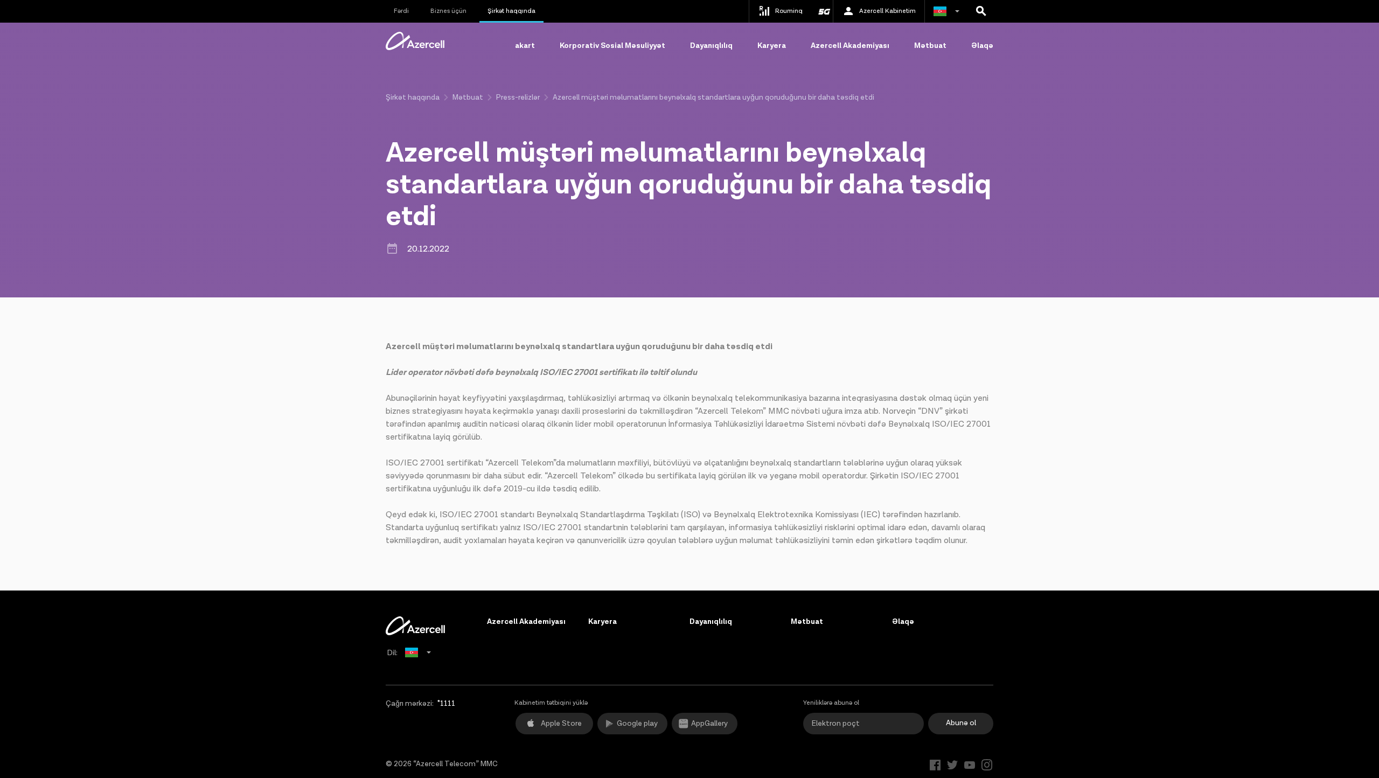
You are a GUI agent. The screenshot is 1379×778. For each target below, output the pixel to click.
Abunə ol (961, 723)
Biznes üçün (448, 11)
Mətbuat (930, 46)
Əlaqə (982, 46)
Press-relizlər (518, 97)
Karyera (771, 46)
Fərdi (401, 11)
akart (525, 46)
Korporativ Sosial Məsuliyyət (612, 46)
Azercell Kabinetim (887, 11)
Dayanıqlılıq (711, 46)
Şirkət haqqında (511, 11)
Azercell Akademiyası (850, 46)
